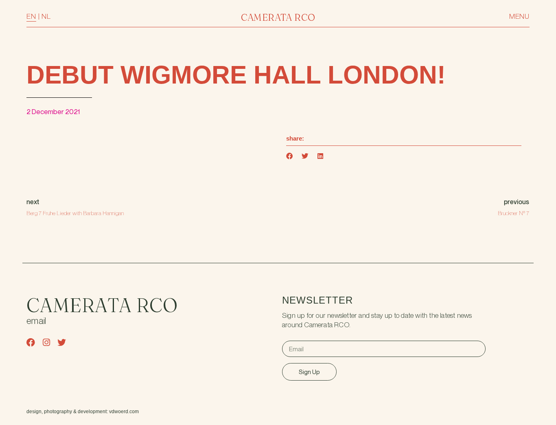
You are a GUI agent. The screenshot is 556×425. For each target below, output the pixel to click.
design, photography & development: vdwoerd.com (82, 411)
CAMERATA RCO (278, 17)
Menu (519, 16)
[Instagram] (46, 342)
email (36, 321)
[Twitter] (61, 342)
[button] (290, 156)
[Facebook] (30, 342)
